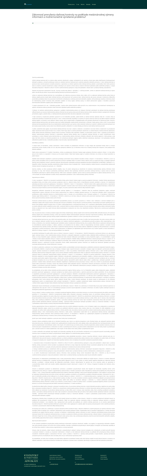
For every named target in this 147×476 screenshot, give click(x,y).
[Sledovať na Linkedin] (114, 4)
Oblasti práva (71, 4)
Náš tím (82, 4)
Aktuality (88, 4)
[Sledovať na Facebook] (118, 4)
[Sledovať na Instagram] (121, 4)
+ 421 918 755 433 (54, 464)
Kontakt (94, 4)
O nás (77, 4)
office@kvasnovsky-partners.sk (84, 464)
